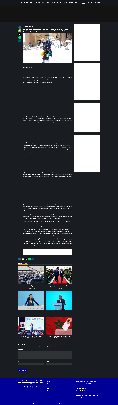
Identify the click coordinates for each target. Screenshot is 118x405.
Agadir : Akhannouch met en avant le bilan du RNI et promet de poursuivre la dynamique (31, 337)
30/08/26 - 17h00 (32, 288)
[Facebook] (87, 2)
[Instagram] (91, 2)
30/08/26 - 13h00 (32, 313)
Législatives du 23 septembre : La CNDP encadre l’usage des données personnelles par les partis (59, 337)
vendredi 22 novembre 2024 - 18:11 (30, 67)
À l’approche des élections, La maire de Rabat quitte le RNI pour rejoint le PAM (31, 311)
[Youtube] (89, 2)
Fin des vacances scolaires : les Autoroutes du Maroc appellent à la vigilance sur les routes (31, 286)
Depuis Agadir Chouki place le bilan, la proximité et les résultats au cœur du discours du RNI (59, 311)
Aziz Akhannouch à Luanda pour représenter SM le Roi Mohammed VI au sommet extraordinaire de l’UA (59, 286)
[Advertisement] (47, 252)
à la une (26, 26)
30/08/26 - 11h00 (60, 313)
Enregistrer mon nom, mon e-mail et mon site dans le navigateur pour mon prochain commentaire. (41, 367)
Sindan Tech (97, 403)
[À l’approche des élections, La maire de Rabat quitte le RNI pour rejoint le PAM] (31, 300)
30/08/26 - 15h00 (60, 288)
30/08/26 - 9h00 (31, 339)
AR (83, 2)
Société (31, 26)
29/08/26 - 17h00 (60, 339)
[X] (95, 2)
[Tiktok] (93, 2)
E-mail (47, 361)
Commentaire (21, 349)
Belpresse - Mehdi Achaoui (30, 66)
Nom (19, 361)
